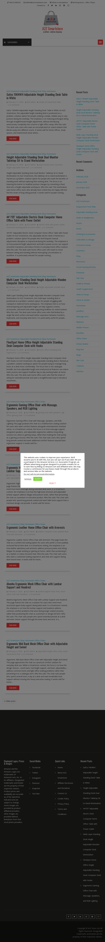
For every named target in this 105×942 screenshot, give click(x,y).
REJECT (52, 483)
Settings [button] (27, 479)
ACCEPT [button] (38, 479)
